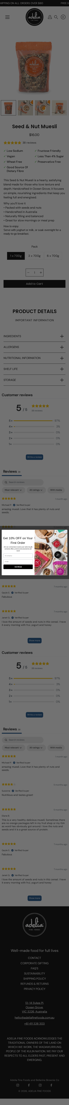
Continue (18, 567)
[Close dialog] (65, 531)
